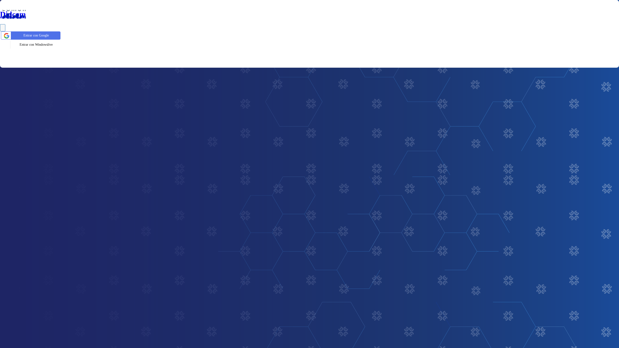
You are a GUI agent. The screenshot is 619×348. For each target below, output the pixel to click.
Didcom (13, 14)
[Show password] (2, 27)
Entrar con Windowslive (36, 44)
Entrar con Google (36, 35)
